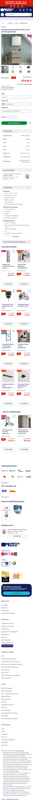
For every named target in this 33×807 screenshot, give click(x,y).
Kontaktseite (17, 536)
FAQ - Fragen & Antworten (9, 694)
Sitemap (3, 707)
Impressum (4, 672)
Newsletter (4, 716)
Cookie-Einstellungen (8, 613)
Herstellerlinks (6, 696)
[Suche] (30, 14)
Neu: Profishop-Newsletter (9, 718)
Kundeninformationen (8, 659)
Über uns (4, 737)
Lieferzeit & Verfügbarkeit (9, 632)
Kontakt (4, 702)
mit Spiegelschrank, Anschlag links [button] (11, 111)
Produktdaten (7, 131)
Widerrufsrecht (6, 678)
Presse (3, 731)
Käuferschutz (5, 629)
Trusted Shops (5, 710)
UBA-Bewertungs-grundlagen (10, 675)
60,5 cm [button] (4, 97)
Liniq (16, 23)
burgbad (10, 23)
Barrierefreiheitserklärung (9, 667)
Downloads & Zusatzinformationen (14, 242)
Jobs (2, 728)
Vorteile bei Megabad (8, 739)
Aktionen (4, 745)
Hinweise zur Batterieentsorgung (11, 664)
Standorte (4, 734)
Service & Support (8, 170)
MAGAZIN (4, 742)
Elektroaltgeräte (6, 691)
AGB (2, 656)
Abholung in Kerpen (7, 626)
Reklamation (5, 634)
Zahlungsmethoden (7, 643)
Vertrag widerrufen (7, 646)
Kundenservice (6, 699)
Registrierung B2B (7, 705)
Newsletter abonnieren (15, 588)
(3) (26, 588)
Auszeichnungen (6, 688)
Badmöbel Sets (24, 23)
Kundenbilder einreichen (9, 713)
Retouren (4, 637)
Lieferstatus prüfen (7, 623)
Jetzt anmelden (16, 593)
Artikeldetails (7, 187)
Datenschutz (5, 670)
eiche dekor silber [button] (9, 104)
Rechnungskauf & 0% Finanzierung (16, 18)
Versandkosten (6, 640)
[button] (5, 78)
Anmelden (4, 605)
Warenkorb (5, 610)
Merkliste (4, 608)
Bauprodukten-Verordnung (10, 661)
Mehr (17, 771)
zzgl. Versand (20, 750)
